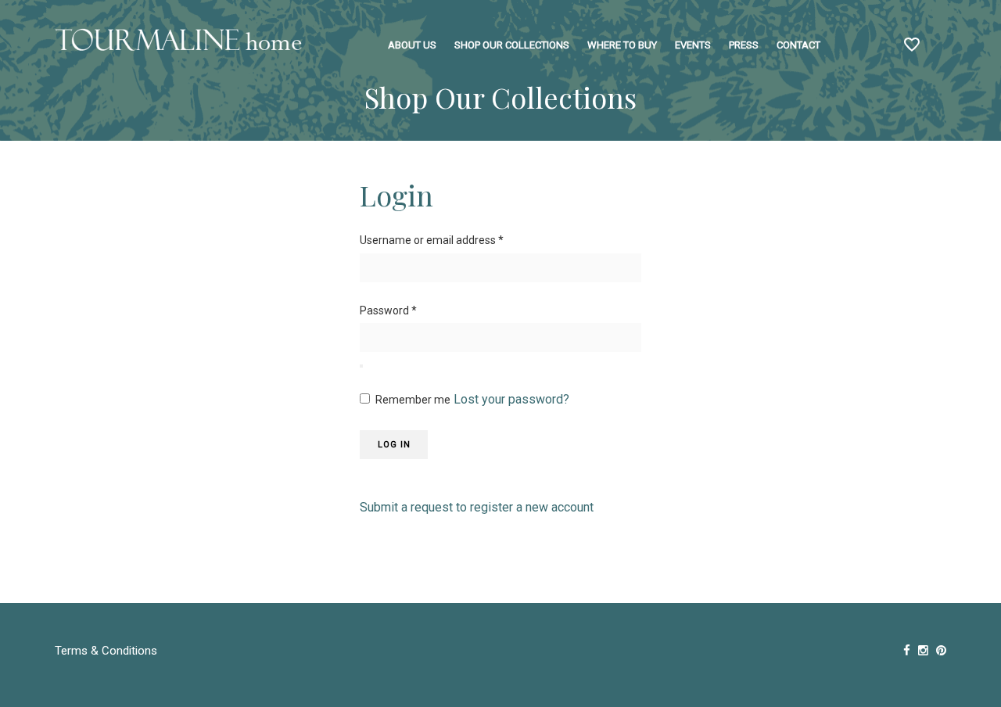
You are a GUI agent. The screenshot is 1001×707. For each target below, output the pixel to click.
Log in (394, 445)
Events (693, 45)
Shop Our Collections (511, 45)
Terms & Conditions (106, 651)
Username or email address (432, 240)
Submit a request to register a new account (477, 507)
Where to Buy (622, 45)
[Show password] (361, 366)
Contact (798, 45)
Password (388, 310)
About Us (412, 45)
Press (744, 45)
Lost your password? (511, 399)
